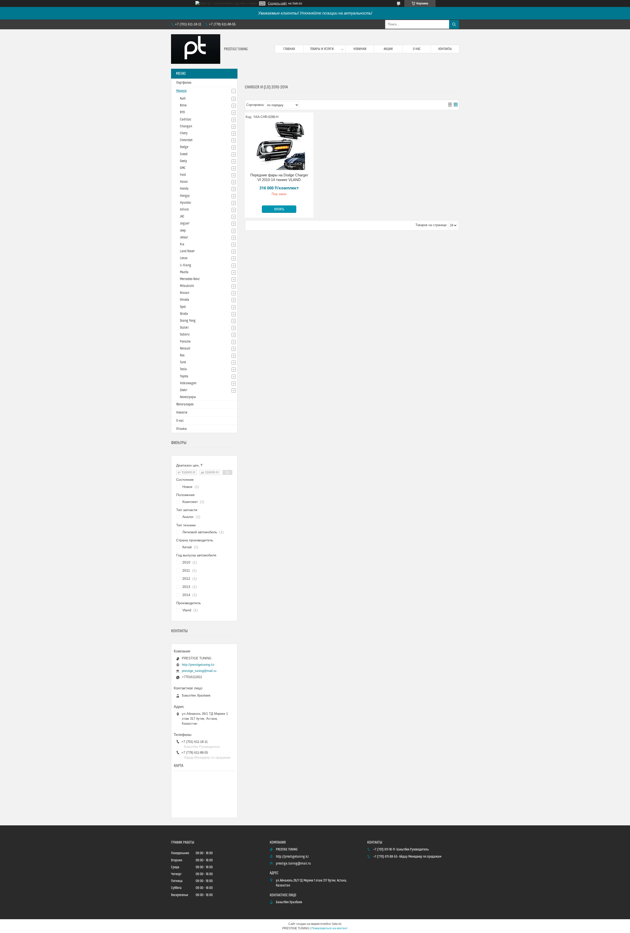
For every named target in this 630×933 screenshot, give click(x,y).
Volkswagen (188, 383)
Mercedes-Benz (190, 279)
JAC (182, 216)
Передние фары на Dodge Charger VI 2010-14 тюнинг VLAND (279, 177)
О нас (417, 49)
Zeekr (183, 390)
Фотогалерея (184, 404)
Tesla (183, 369)
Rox (182, 355)
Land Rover (187, 251)
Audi (183, 98)
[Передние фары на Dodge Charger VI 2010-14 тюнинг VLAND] (279, 145)
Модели (181, 91)
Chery (184, 133)
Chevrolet (186, 140)
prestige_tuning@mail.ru (199, 671)
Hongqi (185, 196)
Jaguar (184, 223)
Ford (183, 175)
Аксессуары (188, 397)
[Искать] (454, 24)
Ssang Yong (188, 321)
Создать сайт (277, 3)
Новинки (359, 49)
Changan (186, 126)
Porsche (185, 342)
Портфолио (183, 83)
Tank (183, 362)
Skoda (184, 314)
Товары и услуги (322, 49)
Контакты (445, 49)
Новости (181, 413)
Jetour (184, 237)
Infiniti (184, 210)
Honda (184, 189)
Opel (183, 307)
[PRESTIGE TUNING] (195, 49)
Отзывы (181, 429)
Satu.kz (337, 924)
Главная (289, 49)
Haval (184, 182)
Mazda (184, 272)
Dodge (184, 147)
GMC (183, 168)
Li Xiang (185, 265)
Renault (185, 348)
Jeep (183, 231)
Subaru (184, 334)
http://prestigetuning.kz (198, 664)
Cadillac (185, 119)
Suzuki (184, 328)
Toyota (184, 376)
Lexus (184, 258)
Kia (182, 244)
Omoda (184, 300)
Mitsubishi (187, 286)
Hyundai (185, 203)
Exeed (184, 154)
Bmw (183, 105)
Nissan (184, 293)
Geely (183, 161)
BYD (182, 112)
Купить (279, 209)
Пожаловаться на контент (329, 928)
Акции (388, 49)
